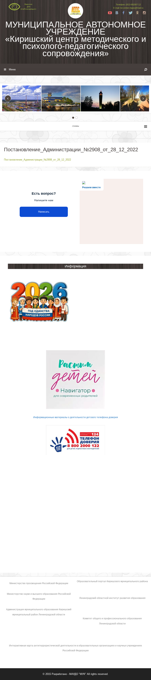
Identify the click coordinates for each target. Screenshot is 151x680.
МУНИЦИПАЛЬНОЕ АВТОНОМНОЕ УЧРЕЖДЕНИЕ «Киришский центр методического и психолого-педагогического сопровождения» (75, 39)
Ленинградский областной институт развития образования (112, 598)
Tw (131, 13)
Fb (124, 13)
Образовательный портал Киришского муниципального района (112, 581)
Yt (110, 13)
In (144, 13)
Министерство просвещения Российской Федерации (38, 583)
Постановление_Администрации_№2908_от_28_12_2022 (37, 159)
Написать (43, 211)
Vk (117, 13)
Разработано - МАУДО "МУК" (69, 674)
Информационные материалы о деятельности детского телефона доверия (75, 417)
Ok (137, 13)
